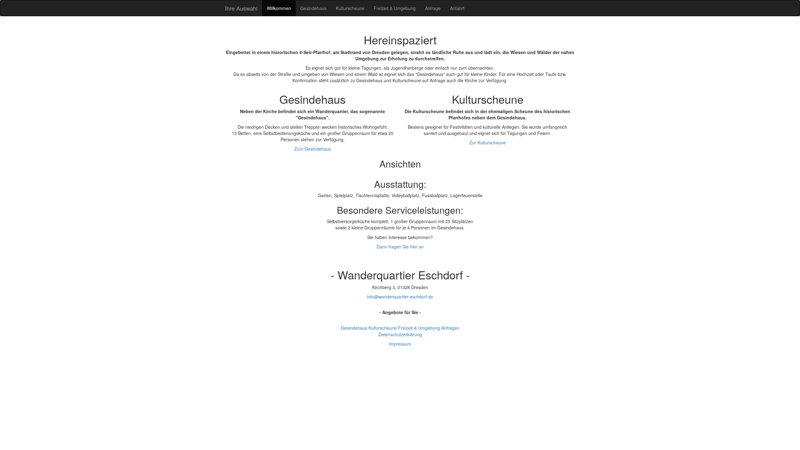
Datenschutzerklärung (400, 334)
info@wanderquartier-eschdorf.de (400, 296)
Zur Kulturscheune (487, 142)
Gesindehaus (313, 8)
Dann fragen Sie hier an (400, 246)
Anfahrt (457, 8)
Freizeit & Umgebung (395, 8)
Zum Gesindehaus (312, 149)
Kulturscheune (350, 8)
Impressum (400, 344)
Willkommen (279, 8)
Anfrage (433, 8)
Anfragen (450, 328)
